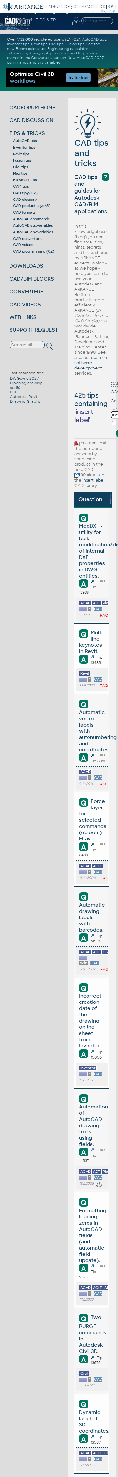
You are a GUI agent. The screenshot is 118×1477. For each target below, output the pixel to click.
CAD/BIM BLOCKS (32, 279)
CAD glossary (25, 199)
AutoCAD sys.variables (33, 225)
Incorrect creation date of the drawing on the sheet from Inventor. (90, 1021)
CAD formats (24, 212)
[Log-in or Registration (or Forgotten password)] (76, 25)
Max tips (20, 173)
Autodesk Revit (23, 396)
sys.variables (49, 62)
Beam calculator (31, 48)
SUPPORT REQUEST (34, 330)
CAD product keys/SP (31, 205)
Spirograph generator (49, 53)
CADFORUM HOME (32, 107)
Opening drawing (26, 383)
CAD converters (27, 238)
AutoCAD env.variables (33, 232)
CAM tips (21, 186)
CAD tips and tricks (91, 153)
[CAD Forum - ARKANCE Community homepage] (17, 25)
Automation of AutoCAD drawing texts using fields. (93, 1125)
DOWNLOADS (26, 266)
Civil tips (20, 167)
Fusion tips (22, 160)
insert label (93, 480)
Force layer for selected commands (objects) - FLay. (92, 820)
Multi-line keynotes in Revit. (91, 641)
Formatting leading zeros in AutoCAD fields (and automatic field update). (92, 1235)
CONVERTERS (27, 291)
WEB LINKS (23, 317)
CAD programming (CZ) (33, 251)
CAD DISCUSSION (31, 120)
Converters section (48, 57)
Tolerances (17, 53)
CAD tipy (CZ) (25, 193)
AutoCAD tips (25, 140)
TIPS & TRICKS (27, 133)
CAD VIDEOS (25, 304)
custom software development (90, 363)
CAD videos (23, 245)
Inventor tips (24, 147)
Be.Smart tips (25, 180)
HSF (13, 392)
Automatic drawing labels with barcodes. (92, 917)
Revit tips (21, 154)
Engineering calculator (67, 48)
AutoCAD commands (31, 219)
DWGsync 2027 (24, 378)
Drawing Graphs (25, 401)
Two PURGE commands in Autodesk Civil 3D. (92, 1334)
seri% (15, 387)
